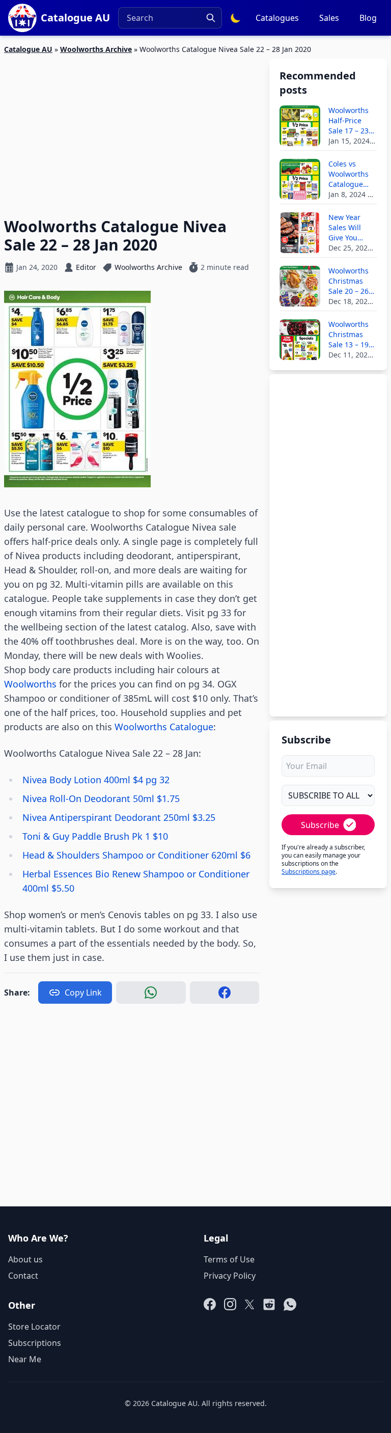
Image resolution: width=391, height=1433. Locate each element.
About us (25, 1259)
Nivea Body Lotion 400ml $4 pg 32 (96, 780)
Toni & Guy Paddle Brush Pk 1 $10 (95, 836)
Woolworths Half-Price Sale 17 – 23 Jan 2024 (348, 120)
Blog (368, 17)
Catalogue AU (28, 49)
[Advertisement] (131, 130)
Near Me (24, 1359)
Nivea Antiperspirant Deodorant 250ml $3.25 (118, 817)
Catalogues (277, 17)
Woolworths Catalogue (164, 727)
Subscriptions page (309, 871)
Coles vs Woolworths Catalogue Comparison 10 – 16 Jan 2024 (349, 174)
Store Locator (34, 1326)
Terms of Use (229, 1259)
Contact (23, 1275)
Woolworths (30, 684)
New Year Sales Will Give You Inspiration (347, 227)
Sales (329, 17)
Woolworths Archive (96, 49)
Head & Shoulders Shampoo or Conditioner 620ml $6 (136, 855)
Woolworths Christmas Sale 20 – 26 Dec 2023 (348, 281)
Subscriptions (34, 1342)
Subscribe (320, 825)
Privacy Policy (230, 1275)
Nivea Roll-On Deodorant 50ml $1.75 (101, 798)
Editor (86, 267)
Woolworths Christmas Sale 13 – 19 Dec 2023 (348, 334)
